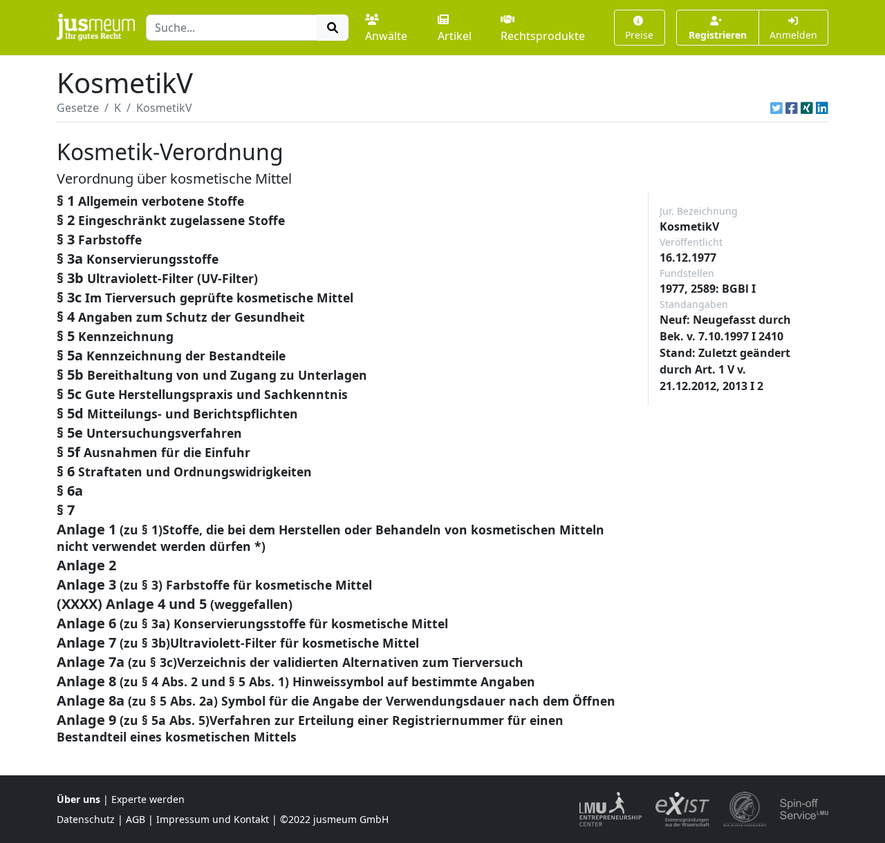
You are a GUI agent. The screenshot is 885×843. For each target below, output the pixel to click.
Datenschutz (86, 819)
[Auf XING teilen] (807, 107)
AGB (135, 819)
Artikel (455, 35)
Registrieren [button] (718, 34)
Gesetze (78, 107)
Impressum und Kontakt (212, 819)
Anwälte (386, 35)
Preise (639, 34)
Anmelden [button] (793, 34)
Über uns (78, 799)
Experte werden (148, 799)
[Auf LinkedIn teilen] (822, 107)
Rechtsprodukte (543, 35)
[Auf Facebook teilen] (791, 107)
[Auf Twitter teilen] (776, 107)
